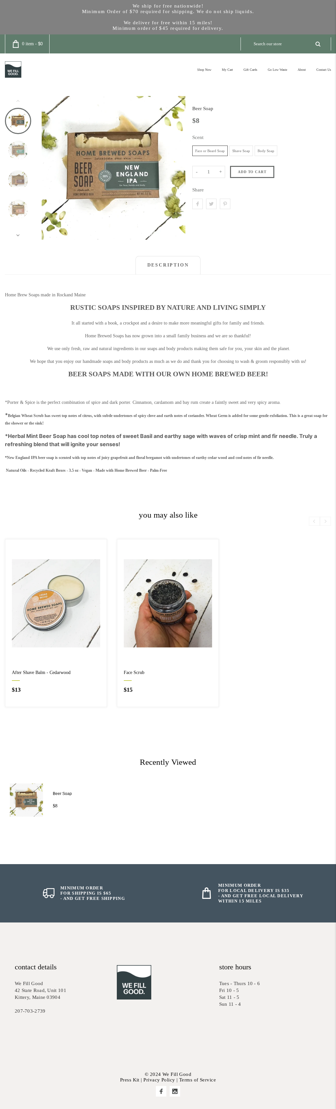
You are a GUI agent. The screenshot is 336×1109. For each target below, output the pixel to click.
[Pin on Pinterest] (225, 204)
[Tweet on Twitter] (211, 204)
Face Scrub (134, 672)
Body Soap (266, 151)
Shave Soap (241, 151)
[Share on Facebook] (197, 204)
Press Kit (129, 1079)
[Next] (174, 167)
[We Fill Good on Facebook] (161, 1091)
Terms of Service (197, 1079)
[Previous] (52, 167)
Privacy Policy (159, 1079)
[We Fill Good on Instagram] (175, 1091)
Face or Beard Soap (210, 151)
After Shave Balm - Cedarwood (41, 672)
